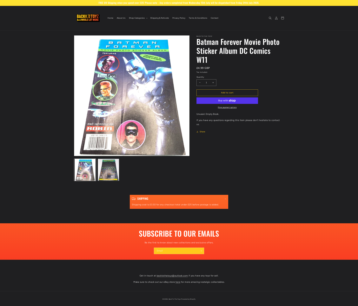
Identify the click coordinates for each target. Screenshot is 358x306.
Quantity (200, 77)
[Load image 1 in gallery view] (85, 170)
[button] (138, 18)
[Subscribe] (201, 251)
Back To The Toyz (175, 299)
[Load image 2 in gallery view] (108, 170)
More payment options (227, 107)
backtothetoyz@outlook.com (172, 275)
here (178, 282)
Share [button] (202, 132)
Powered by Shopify (188, 299)
